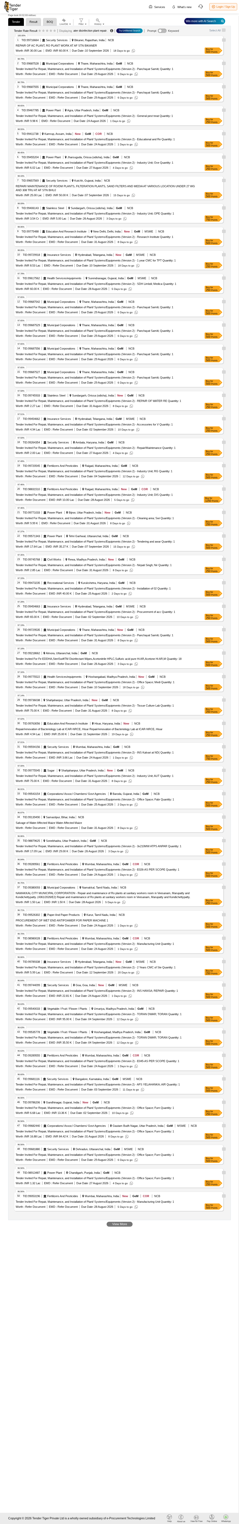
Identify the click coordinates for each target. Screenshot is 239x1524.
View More (119, 1224)
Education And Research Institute (66, 231)
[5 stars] (54, 30)
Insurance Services (59, 254)
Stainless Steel (55, 208)
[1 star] (39, 30)
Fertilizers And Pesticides (62, 465)
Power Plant (53, 110)
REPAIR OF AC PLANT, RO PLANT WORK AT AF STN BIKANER (56, 45)
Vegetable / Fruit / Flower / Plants (67, 1008)
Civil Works (54, 559)
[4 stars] (50, 30)
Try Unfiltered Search (129, 30)
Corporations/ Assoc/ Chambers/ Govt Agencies (76, 793)
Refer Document (34, 74)
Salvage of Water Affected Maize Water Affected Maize (49, 822)
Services (159, 7)
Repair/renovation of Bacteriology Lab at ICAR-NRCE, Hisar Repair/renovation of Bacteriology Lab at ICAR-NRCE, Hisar (89, 729)
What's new (184, 7)
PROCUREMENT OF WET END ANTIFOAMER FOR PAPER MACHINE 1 (62, 920)
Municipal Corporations (60, 63)
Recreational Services (60, 582)
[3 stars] (47, 30)
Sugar (51, 770)
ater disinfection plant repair (90, 30)
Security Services (57, 40)
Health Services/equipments (64, 278)
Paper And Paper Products (63, 914)
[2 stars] (43, 30)
